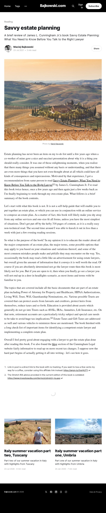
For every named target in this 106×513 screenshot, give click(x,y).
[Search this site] (73, 6)
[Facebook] (51, 492)
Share (96, 48)
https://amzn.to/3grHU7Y (75, 370)
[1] (53, 184)
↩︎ (89, 370)
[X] (46, 492)
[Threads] (61, 492)
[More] (26, 6)
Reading (8, 21)
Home (7, 6)
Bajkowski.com (53, 5)
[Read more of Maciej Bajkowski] (8, 48)
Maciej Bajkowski (23, 47)
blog (54, 344)
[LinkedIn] (56, 492)
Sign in (80, 6)
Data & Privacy (96, 492)
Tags (17, 6)
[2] (51, 317)
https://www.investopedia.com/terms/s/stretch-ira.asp (34, 378)
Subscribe (93, 6)
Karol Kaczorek (57, 144)
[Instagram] (66, 492)
